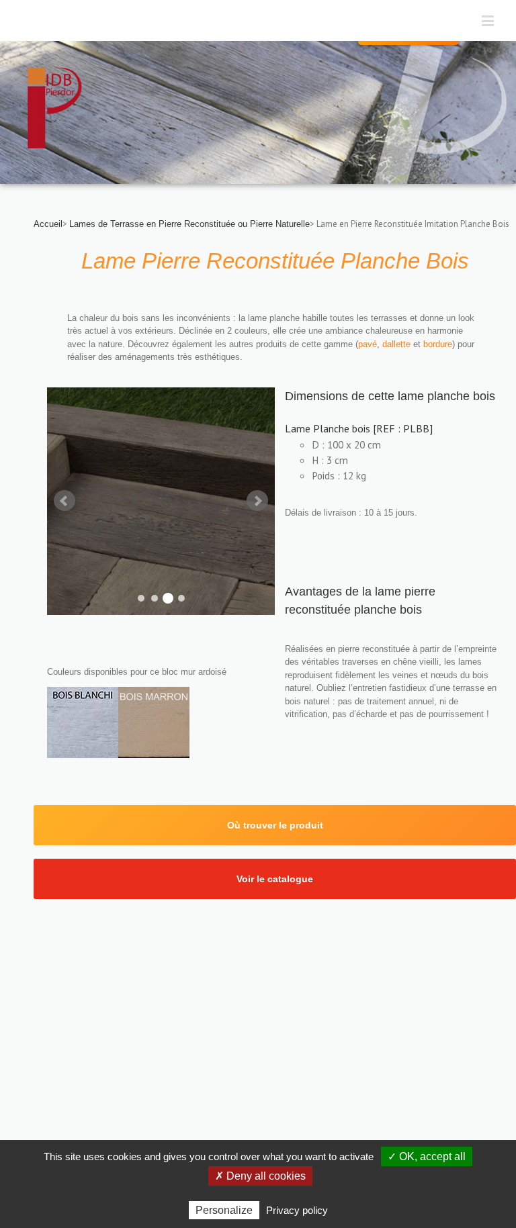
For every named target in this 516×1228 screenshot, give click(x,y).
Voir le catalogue (274, 878)
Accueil (48, 224)
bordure (437, 344)
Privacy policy (297, 1210)
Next (257, 501)
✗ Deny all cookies (260, 1176)
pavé (367, 344)
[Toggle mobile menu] (489, 20)
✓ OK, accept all (427, 1156)
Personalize (224, 1210)
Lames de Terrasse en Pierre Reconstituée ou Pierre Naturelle (189, 224)
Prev (64, 501)
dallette (397, 344)
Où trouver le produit (275, 825)
